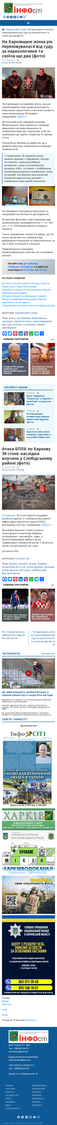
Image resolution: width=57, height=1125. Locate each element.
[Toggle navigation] (28, 23)
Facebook (32, 263)
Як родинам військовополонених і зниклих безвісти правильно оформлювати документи (26, 714)
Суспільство (22, 558)
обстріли (24, 570)
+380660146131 (21, 1048)
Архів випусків (47, 654)
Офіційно (10, 1102)
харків (40, 324)
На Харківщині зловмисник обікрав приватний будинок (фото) (38, 418)
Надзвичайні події (16, 29)
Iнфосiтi (22, 116)
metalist (23, 563)
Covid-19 (9, 1092)
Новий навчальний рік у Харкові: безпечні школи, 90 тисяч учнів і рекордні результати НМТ (26, 707)
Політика (10, 1088)
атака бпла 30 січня (13, 566)
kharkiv (13, 563)
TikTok (42, 269)
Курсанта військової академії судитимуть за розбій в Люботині (39, 434)
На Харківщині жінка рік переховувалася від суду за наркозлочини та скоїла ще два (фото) (43, 636)
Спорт (8, 1098)
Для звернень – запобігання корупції (39, 1088)
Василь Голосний (16, 469)
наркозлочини (22, 321)
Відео (8, 1105)
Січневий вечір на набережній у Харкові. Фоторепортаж (13, 635)
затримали (23, 318)
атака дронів (34, 566)
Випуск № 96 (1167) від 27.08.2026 (29, 805)
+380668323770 (21, 1068)
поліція (17, 324)
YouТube (29, 269)
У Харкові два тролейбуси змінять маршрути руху (28, 305)
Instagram (26, 266)
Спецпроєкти (12, 1108)
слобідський (38, 570)
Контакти (37, 1105)
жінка (12, 318)
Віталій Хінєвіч (15, 62)
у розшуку (29, 324)
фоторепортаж (11, 573)
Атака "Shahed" (38, 563)
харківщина (9, 327)
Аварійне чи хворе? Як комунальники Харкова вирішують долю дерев (26, 700)
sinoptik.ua (30, 1020)
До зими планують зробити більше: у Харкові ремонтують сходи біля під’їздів (27, 694)
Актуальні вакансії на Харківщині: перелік (24, 296)
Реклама (36, 1102)
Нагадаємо (8, 515)
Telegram (13, 266)
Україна (9, 1085)
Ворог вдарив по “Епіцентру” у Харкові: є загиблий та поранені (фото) (40, 400)
